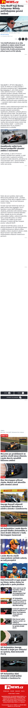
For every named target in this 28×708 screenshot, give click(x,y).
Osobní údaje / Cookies (13, 693)
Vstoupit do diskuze (12, 397)
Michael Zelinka (5, 34)
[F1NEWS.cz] (9, 2)
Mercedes (18, 85)
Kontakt (12, 691)
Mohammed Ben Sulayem (18, 432)
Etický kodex (6, 691)
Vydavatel (17, 691)
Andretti (15, 207)
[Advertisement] (14, 69)
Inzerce (22, 691)
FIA (15, 88)
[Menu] (26, 2)
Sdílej (5, 393)
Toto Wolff (4, 85)
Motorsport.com (20, 119)
